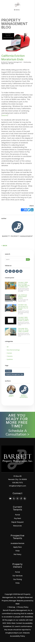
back (5, 246)
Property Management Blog (14, 23)
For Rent (8, 371)
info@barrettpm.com (17, 486)
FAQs (18, 551)
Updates (10, 359)
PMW (17, 604)
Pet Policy (17, 554)
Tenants (9, 356)
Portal (17, 515)
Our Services (17, 576)
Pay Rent (17, 518)
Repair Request (17, 522)
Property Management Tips (14, 374)
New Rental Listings (13, 350)
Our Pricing (17, 579)
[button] (6, 271)
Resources (17, 526)
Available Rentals (17, 543)
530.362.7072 (17, 482)
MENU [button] (17, 10)
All (7, 347)
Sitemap (12, 607)
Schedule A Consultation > (17, 432)
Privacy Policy (23, 607)
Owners (9, 353)
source (4, 115)
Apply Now (17, 547)
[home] (17, 5)
